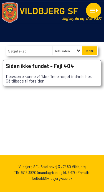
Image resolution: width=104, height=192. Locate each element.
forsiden (36, 80)
